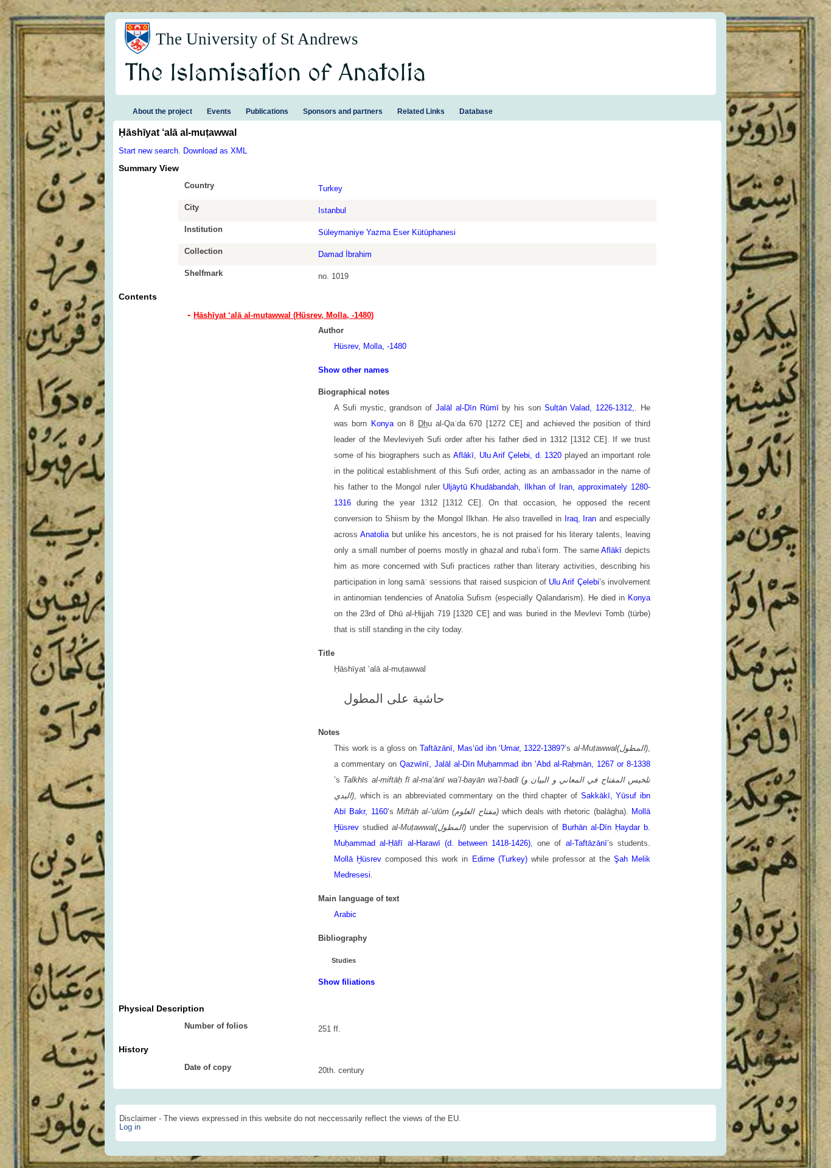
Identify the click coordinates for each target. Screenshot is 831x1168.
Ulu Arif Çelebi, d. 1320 (520, 455)
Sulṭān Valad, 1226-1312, (589, 407)
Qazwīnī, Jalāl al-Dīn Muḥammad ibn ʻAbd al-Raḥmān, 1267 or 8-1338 (525, 764)
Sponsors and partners (343, 111)
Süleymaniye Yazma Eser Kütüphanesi (387, 232)
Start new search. (150, 150)
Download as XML (215, 150)
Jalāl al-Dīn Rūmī (467, 407)
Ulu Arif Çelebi (574, 581)
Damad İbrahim (345, 254)
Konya (382, 423)
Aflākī (463, 455)
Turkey (330, 188)
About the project (162, 111)
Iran (589, 518)
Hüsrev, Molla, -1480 (370, 346)
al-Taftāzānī (586, 843)
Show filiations (346, 982)
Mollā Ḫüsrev (357, 859)
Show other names (353, 370)
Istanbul (332, 210)
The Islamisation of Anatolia (275, 73)
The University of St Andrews (257, 39)
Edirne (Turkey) (499, 859)
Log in (130, 1126)
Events (219, 111)
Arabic (345, 914)
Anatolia (374, 534)
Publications (267, 111)
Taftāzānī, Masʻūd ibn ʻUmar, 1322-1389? (492, 748)
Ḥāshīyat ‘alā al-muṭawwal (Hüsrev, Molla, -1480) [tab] (283, 315)
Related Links (421, 111)
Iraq (571, 518)
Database (476, 111)
